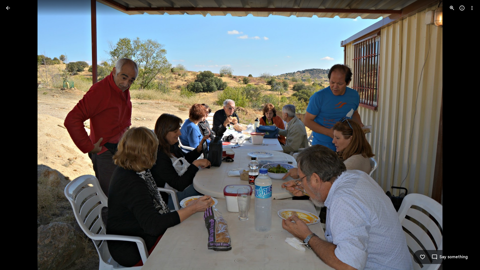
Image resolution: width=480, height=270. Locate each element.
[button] (14, 135)
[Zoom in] (452, 8)
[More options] (472, 8)
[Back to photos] (8, 8)
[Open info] (462, 8)
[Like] (423, 257)
